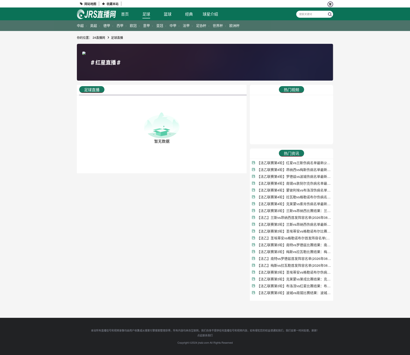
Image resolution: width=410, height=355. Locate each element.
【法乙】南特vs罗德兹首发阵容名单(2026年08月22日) (294, 258)
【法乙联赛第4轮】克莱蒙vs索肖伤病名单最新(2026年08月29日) (294, 203)
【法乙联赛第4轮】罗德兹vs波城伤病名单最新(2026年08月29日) (294, 176)
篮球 (167, 14)
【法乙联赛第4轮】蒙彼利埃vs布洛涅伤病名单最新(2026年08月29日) (294, 190)
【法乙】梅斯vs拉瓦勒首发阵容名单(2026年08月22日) (294, 265)
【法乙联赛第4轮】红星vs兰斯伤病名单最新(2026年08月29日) (294, 162)
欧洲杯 (234, 25)
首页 (125, 14)
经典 (189, 14)
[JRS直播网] (96, 14)
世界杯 (218, 25)
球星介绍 (210, 14)
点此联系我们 (205, 335)
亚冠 (159, 25)
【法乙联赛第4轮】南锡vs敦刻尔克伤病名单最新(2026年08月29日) (294, 183)
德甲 (106, 25)
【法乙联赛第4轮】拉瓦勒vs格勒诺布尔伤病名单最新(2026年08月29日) (294, 196)
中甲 (173, 25)
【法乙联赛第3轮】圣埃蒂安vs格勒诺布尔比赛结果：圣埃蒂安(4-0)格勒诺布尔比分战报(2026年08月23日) (294, 231)
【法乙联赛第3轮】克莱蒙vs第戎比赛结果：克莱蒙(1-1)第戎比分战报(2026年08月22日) (294, 279)
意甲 (146, 25)
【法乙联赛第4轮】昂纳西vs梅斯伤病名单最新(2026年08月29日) (294, 169)
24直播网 (99, 37)
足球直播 (117, 37)
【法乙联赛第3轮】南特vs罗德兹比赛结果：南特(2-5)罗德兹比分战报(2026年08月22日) (294, 244)
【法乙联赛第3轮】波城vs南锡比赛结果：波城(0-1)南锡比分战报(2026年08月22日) (294, 292)
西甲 (120, 25)
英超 (93, 25)
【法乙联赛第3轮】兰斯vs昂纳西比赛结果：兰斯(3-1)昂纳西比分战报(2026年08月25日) (294, 210)
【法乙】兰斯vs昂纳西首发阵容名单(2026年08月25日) (294, 217)
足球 (146, 14)
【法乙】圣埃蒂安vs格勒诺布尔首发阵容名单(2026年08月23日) (294, 238)
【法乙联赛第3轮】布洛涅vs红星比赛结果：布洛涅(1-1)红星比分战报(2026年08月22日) (294, 285)
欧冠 (133, 25)
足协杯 (201, 25)
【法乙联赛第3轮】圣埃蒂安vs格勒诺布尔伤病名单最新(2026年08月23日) (294, 272)
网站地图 (90, 3)
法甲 (186, 25)
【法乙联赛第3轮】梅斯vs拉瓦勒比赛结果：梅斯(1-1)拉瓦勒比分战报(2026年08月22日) (294, 251)
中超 (80, 25)
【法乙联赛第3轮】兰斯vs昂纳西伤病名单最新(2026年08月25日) (294, 224)
